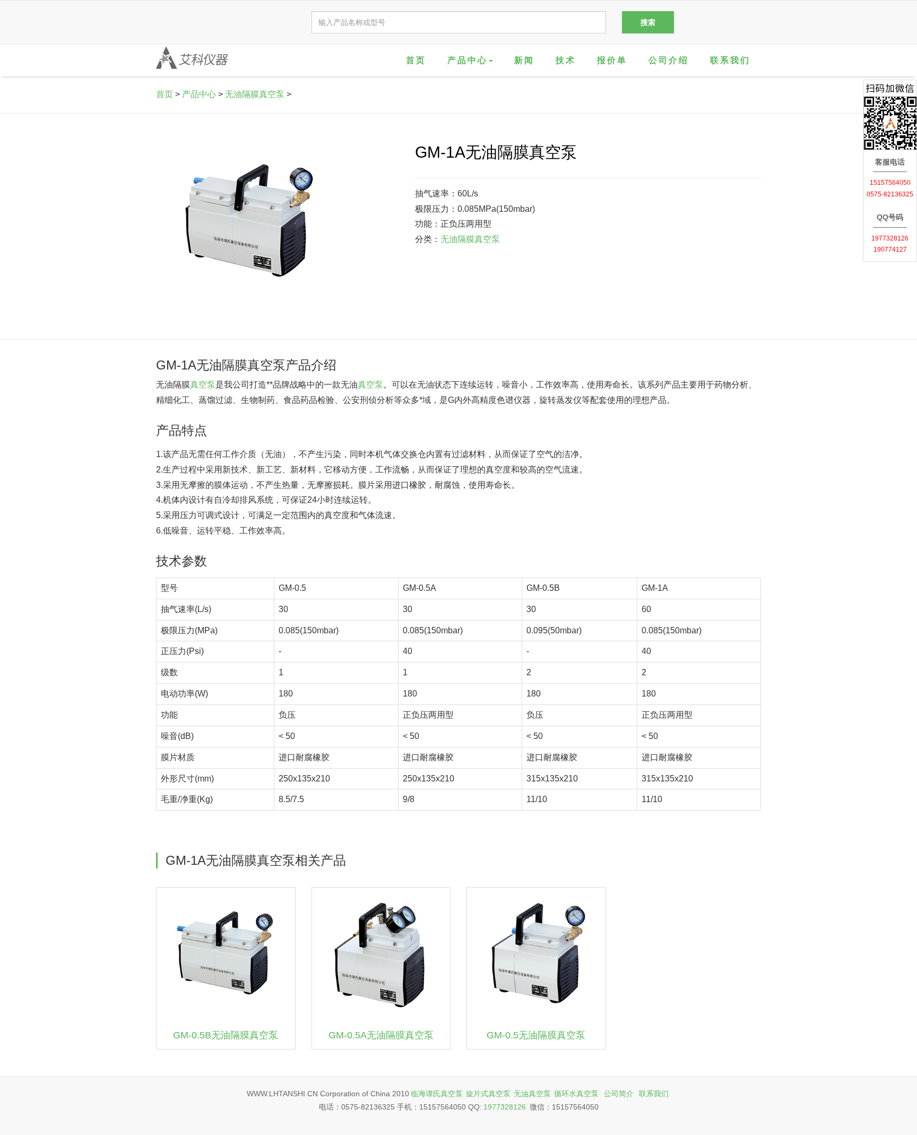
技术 (566, 60)
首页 (416, 60)
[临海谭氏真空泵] (192, 58)
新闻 (524, 60)
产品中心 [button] (467, 60)
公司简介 (619, 1093)
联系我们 (730, 60)
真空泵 (202, 384)
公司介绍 (668, 60)
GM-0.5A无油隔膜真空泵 (381, 1035)
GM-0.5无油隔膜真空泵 (536, 1035)
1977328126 (504, 1107)
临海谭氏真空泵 (437, 1093)
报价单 (612, 60)
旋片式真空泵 (488, 1093)
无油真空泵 (532, 1093)
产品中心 (199, 94)
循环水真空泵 (576, 1093)
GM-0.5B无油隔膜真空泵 (225, 1035)
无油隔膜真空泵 (254, 94)
